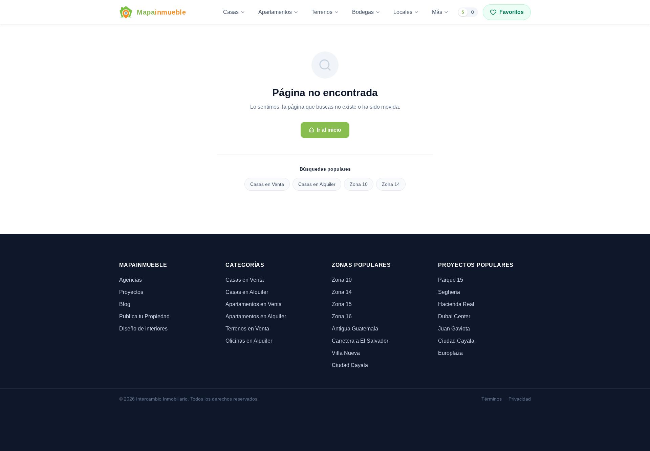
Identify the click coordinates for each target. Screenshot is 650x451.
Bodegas (363, 12)
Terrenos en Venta (247, 328)
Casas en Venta (267, 184)
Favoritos (511, 12)
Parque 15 (450, 280)
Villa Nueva (346, 353)
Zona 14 (391, 184)
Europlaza (450, 353)
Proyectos (131, 292)
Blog (124, 304)
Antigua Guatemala (355, 328)
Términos (491, 399)
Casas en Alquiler (316, 184)
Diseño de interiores (143, 328)
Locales (402, 12)
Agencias (130, 280)
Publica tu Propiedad (144, 316)
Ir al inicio (329, 130)
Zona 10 (359, 184)
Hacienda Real (456, 304)
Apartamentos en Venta (253, 304)
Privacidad (519, 399)
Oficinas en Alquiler (248, 341)
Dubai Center (454, 316)
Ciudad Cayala (350, 365)
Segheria (449, 292)
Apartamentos (275, 12)
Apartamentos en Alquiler (255, 316)
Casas (231, 12)
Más (437, 12)
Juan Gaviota (454, 328)
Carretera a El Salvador (360, 341)
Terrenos (321, 12)
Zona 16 (342, 316)
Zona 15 (342, 304)
